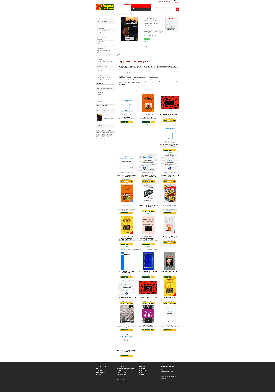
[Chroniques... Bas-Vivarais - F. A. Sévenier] (169, 314)
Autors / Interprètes (104, 89)
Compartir (153, 41)
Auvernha (98, 136)
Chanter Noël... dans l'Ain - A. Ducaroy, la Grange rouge (148, 176)
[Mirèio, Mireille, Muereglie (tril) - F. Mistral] (126, 162)
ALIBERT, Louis (101, 92)
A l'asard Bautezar (102, 70)
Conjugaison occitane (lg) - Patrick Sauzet (127, 272)
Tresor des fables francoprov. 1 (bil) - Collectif (148, 117)
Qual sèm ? (119, 370)
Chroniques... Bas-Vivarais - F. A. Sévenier (170, 325)
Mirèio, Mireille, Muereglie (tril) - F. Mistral (126, 176)
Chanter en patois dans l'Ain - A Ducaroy (170, 176)
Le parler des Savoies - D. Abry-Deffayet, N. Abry (169, 237)
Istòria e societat (101, 39)
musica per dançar (104, 132)
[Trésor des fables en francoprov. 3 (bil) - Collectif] (126, 225)
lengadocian (109, 134)
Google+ (148, 44)
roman (106, 143)
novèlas (109, 130)
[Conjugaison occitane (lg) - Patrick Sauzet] (126, 261)
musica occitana (100, 143)
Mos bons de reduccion (144, 377)
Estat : (145, 25)
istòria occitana (99, 138)
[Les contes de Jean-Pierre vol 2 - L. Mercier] (169, 131)
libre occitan (104, 140)
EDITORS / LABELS (102, 67)
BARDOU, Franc (101, 96)
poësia (109, 136)
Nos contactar (99, 374)
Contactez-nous (161, 1)
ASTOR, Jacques (101, 94)
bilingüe (98, 130)
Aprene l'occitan (100, 28)
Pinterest (154, 44)
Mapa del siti (98, 376)
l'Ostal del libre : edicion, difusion (104, 61)
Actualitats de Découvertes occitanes (125, 368)
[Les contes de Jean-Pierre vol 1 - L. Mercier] (126, 103)
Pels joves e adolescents (102, 34)
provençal (104, 136)
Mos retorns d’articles (144, 370)
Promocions (98, 368)
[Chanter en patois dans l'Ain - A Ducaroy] (169, 162)
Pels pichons (100, 32)
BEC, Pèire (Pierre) (101, 99)
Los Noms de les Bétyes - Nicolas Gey (169, 115)
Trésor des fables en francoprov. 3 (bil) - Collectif (126, 239)
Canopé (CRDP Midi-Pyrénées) (104, 77)
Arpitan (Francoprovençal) (103, 54)
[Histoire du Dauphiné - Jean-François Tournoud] (169, 193)
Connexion (176, 2)
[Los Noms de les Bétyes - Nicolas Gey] (169, 103)
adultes (112, 132)
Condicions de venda (121, 376)
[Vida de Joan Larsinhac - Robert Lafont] (148, 261)
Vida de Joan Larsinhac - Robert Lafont (148, 272)
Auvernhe (104, 130)
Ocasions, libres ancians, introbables (102, 58)
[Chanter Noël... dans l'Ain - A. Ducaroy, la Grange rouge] (148, 162)
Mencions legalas (121, 377)
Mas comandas (142, 368)
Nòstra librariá (120, 382)
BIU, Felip (100, 101)
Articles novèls (99, 370)
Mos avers (141, 372)
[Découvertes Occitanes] (109, 7)
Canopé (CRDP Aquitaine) (103, 75)
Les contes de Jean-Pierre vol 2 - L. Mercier (169, 145)
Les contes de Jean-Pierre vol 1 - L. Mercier (126, 117)
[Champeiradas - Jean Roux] (126, 314)
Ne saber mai (120, 54)
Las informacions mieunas (144, 376)
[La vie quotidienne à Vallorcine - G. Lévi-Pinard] (148, 193)
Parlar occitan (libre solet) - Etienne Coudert (148, 325)
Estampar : (148, 46)
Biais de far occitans (101, 43)
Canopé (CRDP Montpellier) (103, 79)
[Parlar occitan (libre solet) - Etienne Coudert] (148, 314)
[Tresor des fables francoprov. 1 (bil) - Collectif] (148, 103)
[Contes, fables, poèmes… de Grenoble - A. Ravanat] (148, 225)
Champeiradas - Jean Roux (126, 324)
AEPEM (99, 72)
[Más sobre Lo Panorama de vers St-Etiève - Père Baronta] (99, 117)
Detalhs (118, 55)
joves (97, 132)
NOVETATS (99, 26)
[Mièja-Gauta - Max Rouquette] (169, 261)
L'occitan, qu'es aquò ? (122, 372)
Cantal (111, 143)
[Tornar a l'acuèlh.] (97, 14)
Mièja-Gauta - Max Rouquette (169, 271)
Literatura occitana (101, 37)
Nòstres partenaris (121, 374)
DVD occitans (100, 48)
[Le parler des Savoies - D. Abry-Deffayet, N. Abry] (169, 225)
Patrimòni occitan (101, 41)
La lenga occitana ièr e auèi (103, 30)
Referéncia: (146, 23)
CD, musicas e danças (102, 46)
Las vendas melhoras (100, 372)
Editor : (145, 27)
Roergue (98, 140)
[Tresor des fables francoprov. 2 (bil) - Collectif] (126, 193)
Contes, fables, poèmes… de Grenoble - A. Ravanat (148, 239)
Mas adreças (141, 374)
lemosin (111, 138)
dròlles (103, 134)
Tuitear (147, 41)
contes (106, 138)
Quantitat (168, 24)
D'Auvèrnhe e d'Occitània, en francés (103, 51)
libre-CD (98, 134)
